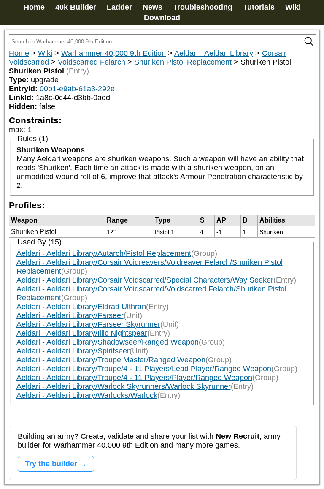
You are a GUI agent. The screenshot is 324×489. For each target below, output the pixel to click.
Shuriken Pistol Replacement (183, 62)
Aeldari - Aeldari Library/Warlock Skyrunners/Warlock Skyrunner (123, 386)
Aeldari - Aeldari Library (213, 53)
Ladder (119, 7)
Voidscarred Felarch (91, 62)
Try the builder (51, 463)
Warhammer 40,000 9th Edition (113, 53)
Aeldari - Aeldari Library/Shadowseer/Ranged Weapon (107, 342)
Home (34, 7)
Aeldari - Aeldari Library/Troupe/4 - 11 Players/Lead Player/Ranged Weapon (143, 368)
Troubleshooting (202, 7)
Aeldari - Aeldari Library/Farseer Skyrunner (88, 324)
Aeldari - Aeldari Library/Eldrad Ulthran (81, 306)
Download (162, 18)
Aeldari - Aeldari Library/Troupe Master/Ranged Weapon (110, 360)
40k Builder (75, 7)
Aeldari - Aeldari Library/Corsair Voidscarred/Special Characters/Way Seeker (144, 280)
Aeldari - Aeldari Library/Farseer (70, 315)
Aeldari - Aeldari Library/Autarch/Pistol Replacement (103, 253)
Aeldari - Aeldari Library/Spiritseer (73, 351)
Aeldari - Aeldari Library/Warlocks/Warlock (86, 395)
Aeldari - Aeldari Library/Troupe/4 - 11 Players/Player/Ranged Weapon (134, 377)
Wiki (293, 7)
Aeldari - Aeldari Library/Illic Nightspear (81, 333)
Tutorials (259, 7)
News (152, 7)
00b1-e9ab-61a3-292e (77, 88)
